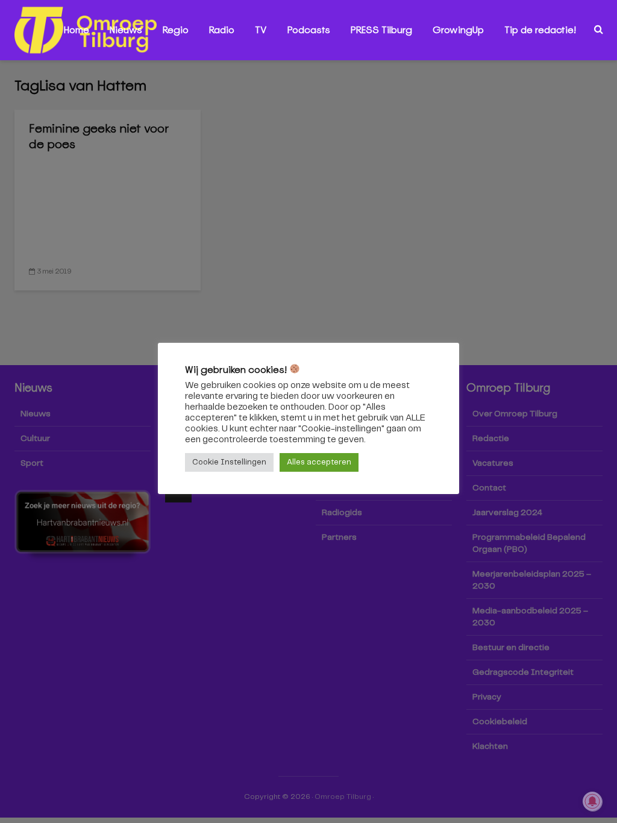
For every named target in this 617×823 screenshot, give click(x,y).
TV (261, 29)
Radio (221, 29)
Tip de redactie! (540, 29)
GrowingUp (458, 29)
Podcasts (308, 29)
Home (76, 29)
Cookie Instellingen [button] (229, 462)
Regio (176, 29)
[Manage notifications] (592, 801)
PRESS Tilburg (381, 29)
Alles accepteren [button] (319, 462)
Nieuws (126, 29)
